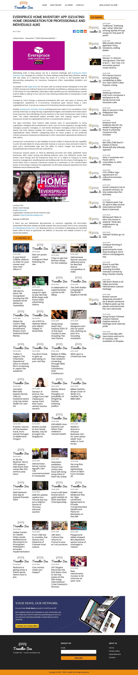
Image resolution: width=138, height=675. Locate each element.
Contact (112, 657)
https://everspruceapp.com (31, 215)
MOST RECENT (56, 5)
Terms (111, 648)
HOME (44, 5)
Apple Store (32, 87)
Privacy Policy (114, 651)
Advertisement (115, 654)
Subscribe (79, 658)
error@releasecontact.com (24, 228)
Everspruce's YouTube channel (32, 109)
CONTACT (80, 5)
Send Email (22, 210)
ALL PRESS (69, 5)
